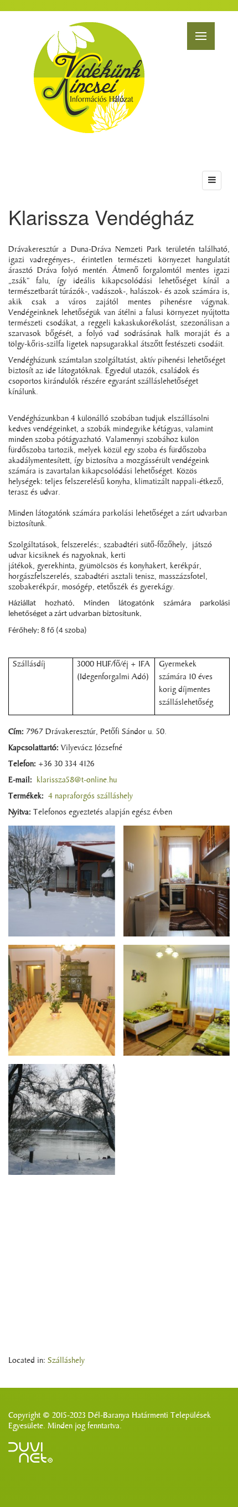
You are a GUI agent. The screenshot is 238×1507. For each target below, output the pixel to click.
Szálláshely (66, 1360)
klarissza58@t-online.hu (77, 780)
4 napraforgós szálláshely (90, 796)
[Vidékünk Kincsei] (89, 77)
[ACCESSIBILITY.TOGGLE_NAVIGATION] (211, 180)
